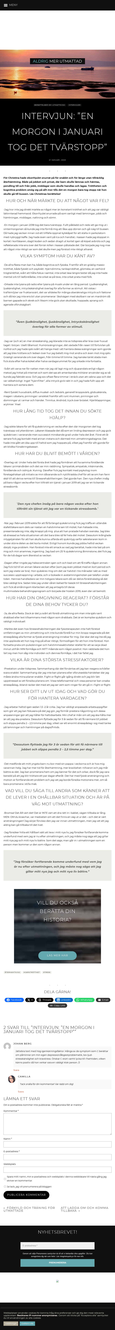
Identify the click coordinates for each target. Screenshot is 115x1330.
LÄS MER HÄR (57, 955)
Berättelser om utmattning (49, 105)
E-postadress (12, 1151)
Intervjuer (75, 105)
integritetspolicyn (67, 1256)
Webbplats (10, 1164)
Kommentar (11, 1111)
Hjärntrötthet (32, 972)
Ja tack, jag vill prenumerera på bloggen (29, 1187)
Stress (46, 972)
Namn (8, 1139)
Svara (16, 1070)
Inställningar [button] (11, 1324)
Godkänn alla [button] (27, 1324)
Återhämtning (12, 972)
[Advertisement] (57, 30)
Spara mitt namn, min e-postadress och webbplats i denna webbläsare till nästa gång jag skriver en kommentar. (57, 1179)
